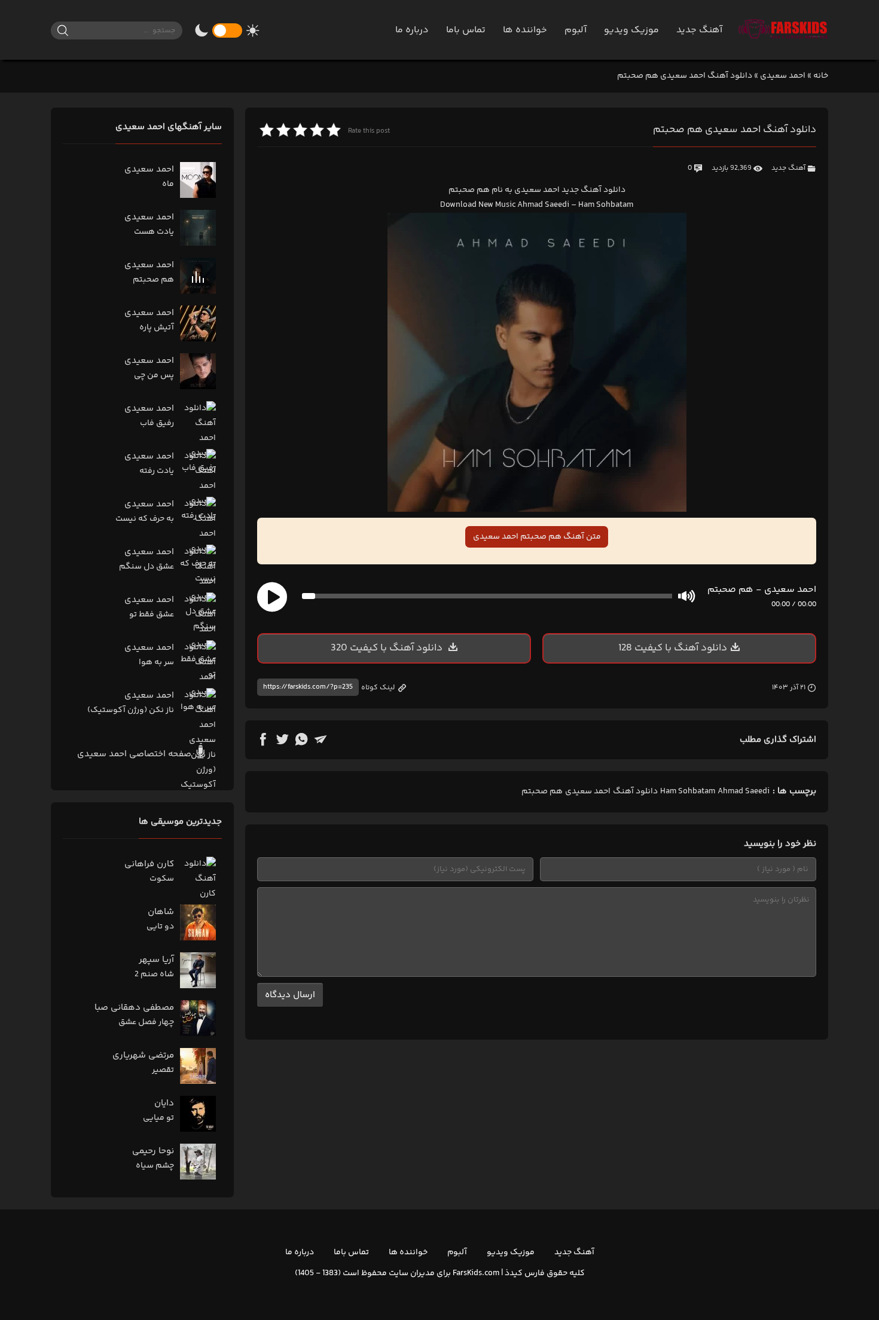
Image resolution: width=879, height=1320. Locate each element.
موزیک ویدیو (631, 30)
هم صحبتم (542, 791)
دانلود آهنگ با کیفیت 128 (672, 648)
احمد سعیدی (782, 75)
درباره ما (412, 30)
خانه (820, 75)
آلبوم (575, 30)
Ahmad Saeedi (744, 791)
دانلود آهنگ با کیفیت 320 (388, 648)
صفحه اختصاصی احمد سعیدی (135, 754)
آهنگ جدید (699, 30)
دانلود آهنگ (635, 791)
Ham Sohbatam (687, 791)
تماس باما (466, 30)
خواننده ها (525, 30)
